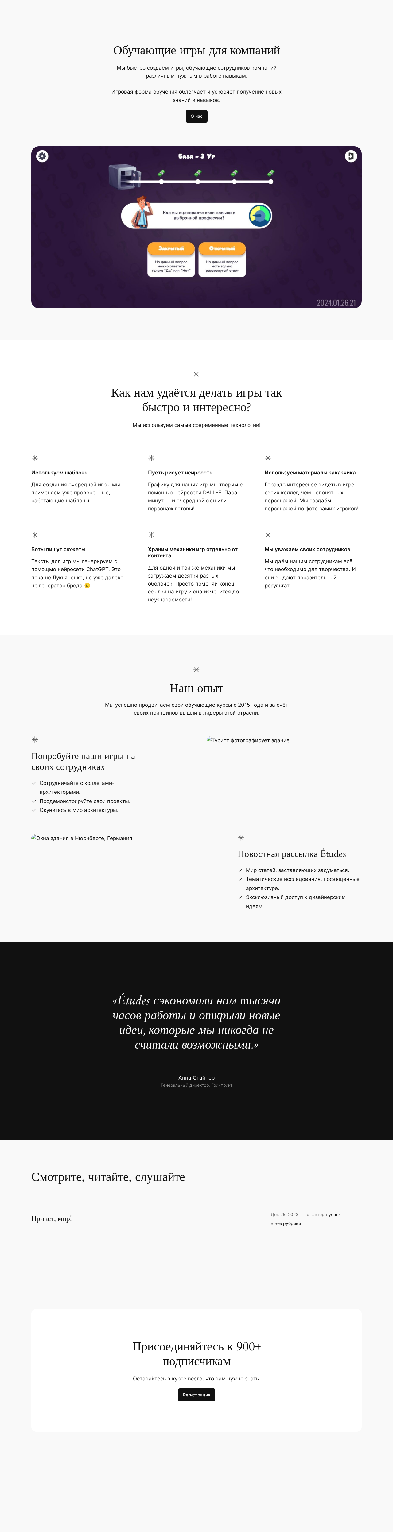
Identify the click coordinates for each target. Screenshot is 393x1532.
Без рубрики (287, 1223)
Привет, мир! (51, 1219)
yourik (335, 1214)
